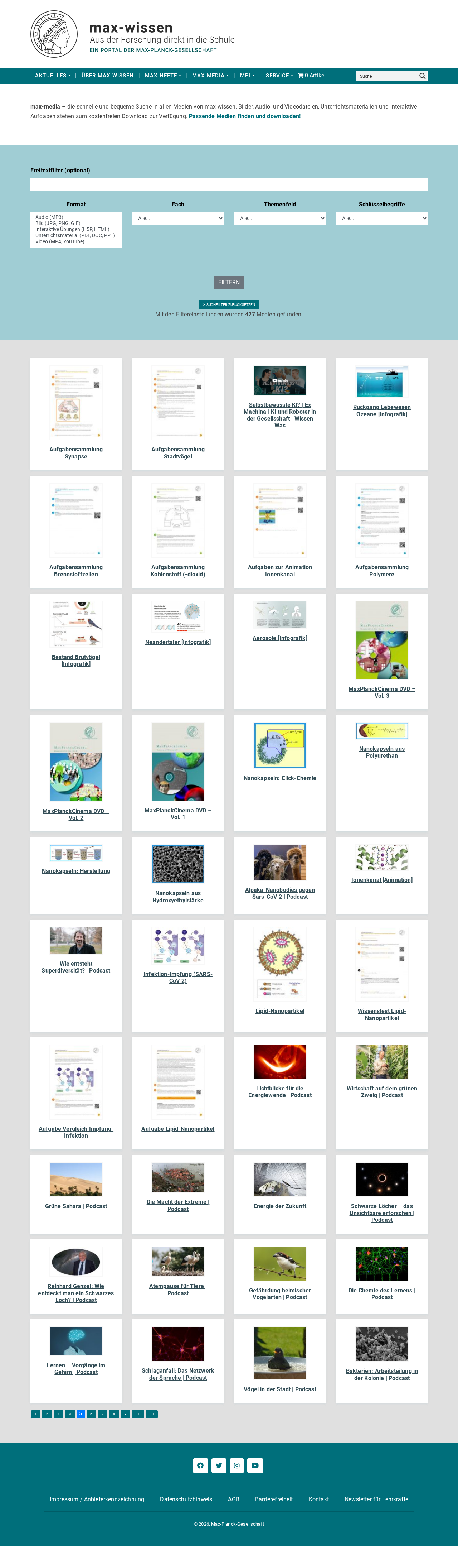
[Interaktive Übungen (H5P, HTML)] (76, 229)
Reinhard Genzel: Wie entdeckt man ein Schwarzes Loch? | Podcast (76, 1293)
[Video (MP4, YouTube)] (76, 242)
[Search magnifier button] (423, 76)
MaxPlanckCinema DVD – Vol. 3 (382, 692)
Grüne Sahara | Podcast (76, 1206)
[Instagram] (237, 1465)
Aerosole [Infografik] (280, 638)
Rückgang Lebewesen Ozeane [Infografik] (382, 410)
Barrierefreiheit (274, 1499)
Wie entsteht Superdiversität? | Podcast (76, 967)
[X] (218, 1465)
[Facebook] (200, 1465)
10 (138, 1414)
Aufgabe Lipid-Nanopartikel (177, 1128)
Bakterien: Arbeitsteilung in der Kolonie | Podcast (382, 1374)
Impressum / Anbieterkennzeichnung (97, 1499)
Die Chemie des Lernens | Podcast (382, 1294)
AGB (233, 1499)
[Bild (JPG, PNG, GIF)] (76, 223)
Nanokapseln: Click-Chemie (280, 778)
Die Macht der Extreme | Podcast (178, 1205)
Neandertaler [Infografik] (178, 642)
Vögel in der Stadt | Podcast (280, 1389)
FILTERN (229, 282)
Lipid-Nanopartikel (279, 1011)
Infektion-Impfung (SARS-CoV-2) (178, 977)
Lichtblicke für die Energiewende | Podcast (280, 1092)
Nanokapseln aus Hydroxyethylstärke (178, 896)
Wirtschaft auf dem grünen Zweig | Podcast (382, 1092)
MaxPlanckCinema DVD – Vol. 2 (76, 814)
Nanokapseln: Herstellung (76, 871)
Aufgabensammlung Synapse (76, 453)
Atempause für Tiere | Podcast (178, 1289)
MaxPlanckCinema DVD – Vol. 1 (178, 814)
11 (152, 1414)
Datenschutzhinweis (186, 1499)
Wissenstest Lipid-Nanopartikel (382, 1014)
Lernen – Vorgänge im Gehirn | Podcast (76, 1368)
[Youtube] (255, 1465)
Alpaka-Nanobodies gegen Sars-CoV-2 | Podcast (280, 893)
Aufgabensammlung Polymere (382, 570)
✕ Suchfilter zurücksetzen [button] (229, 305)
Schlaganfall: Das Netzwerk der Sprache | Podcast (178, 1374)
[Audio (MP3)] (76, 217)
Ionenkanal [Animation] (382, 880)
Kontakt (319, 1499)
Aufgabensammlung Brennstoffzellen (76, 570)
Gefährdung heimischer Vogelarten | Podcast (280, 1294)
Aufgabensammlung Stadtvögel (178, 453)
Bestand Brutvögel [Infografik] (76, 660)
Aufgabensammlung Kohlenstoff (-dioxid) (178, 570)
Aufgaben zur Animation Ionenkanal (280, 570)
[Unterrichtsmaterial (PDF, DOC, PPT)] (76, 235)
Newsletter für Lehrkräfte (376, 1499)
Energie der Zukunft (280, 1206)
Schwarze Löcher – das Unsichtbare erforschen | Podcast (382, 1213)
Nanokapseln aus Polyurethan (382, 752)
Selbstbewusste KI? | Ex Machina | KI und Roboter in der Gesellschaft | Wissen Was (280, 415)
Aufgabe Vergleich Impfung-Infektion (76, 1132)
